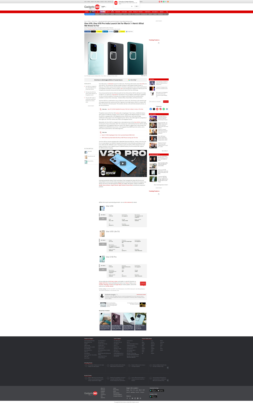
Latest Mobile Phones (102, 356)
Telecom (102, 14)
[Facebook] (151, 109)
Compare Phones (101, 357)
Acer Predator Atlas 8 (131, 350)
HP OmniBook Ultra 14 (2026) (104, 350)
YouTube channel (109, 286)
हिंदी (95, 1)
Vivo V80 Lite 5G (117, 340)
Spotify (100, 185)
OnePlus (152, 348)
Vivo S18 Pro (137, 122)
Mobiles (97, 14)
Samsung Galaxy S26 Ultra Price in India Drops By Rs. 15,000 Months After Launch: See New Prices (159, 379)
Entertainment (118, 14)
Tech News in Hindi (154, 154)
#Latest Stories (88, 375)
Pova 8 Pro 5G (116, 351)
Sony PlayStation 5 (102, 340)
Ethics (114, 391)
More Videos (164, 150)
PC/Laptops (137, 14)
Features (124, 12)
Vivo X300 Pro (87, 353)
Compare (147, 12)
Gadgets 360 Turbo (103, 283)
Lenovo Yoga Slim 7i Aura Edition (90, 355)
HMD (143, 345)
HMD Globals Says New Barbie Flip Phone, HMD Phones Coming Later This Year (120, 137)
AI (97, 12)
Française (142, 392)
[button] (145, 321)
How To (107, 14)
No (131, 6)
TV (132, 14)
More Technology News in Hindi (160, 184)
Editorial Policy (116, 393)
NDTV (85, 1)
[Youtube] (157, 109)
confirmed (110, 84)
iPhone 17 (100, 351)
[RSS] (168, 1)
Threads (111, 284)
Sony (161, 345)
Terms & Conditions (117, 394)
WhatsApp (106, 284)
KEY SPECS (103, 214)
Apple (143, 342)
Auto (108, 12)
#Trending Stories (88, 362)
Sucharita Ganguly (91, 29)
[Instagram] (160, 109)
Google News (118, 284)
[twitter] (117, 294)
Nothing (152, 345)
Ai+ (142, 340)
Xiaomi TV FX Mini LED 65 (132, 347)
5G (165, 14)
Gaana (104, 185)
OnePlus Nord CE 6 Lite (102, 343)
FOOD (105, 1)
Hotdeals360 (144, 14)
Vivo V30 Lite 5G (113, 232)
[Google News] (167, 109)
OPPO (152, 350)
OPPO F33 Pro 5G (101, 347)
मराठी (143, 390)
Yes (136, 6)
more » (110, 298)
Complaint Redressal (117, 396)
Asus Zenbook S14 (88, 350)
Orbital (119, 183)
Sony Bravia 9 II (130, 348)
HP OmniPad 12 (101, 342)
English (127, 390)
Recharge (155, 12)
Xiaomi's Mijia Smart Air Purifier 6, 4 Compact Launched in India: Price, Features (138, 379)
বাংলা (134, 390)
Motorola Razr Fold (88, 342)
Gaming (112, 14)
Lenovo (152, 342)
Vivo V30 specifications (140, 289)
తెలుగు (140, 390)
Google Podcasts (114, 185)
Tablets (150, 14)
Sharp (161, 343)
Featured (152, 79)
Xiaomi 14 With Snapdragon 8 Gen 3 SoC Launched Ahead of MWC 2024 (118, 135)
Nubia (152, 347)
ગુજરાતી (128, 392)
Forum (127, 283)
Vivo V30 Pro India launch (130, 289)
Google (143, 343)
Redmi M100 (116, 347)
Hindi (131, 390)
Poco (152, 351)
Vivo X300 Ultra (87, 348)
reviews (116, 281)
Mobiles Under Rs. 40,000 (89, 347)
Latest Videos (153, 114)
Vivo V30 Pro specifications (104, 290)
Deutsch (137, 392)
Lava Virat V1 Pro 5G (118, 342)
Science (155, 14)
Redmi (161, 340)
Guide (130, 12)
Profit (92, 1)
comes (117, 113)
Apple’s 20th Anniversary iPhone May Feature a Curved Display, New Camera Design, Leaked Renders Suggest (95, 379)
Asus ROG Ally (129, 351)
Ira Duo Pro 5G (130, 340)
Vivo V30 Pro (113, 289)
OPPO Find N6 (87, 345)
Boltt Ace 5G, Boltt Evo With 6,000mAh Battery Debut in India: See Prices (117, 366)
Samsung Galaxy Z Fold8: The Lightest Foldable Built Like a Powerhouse (162, 83)
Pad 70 (128, 342)
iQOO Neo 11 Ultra (117, 348)
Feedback (103, 391)
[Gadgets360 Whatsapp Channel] (164, 109)
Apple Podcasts (122, 185)
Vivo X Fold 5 (86, 358)
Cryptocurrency (101, 348)
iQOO (143, 351)
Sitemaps (103, 389)
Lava (152, 340)
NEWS (103, 218)
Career (114, 388)
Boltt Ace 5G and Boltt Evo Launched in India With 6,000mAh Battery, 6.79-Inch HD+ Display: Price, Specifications (117, 379)
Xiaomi (161, 350)
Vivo (118, 290)
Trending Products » (154, 40)
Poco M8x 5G (116, 343)
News (112, 12)
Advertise (103, 397)
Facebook (101, 284)
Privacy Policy (116, 389)
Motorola (153, 343)
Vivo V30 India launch (120, 289)
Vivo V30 (142, 84)
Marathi (140, 1)
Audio (129, 14)
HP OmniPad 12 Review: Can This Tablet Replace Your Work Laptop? (96, 366)
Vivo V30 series (113, 290)
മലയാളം (133, 392)
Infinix (143, 350)
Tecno (161, 348)
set (121, 88)
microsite (114, 94)
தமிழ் (137, 390)
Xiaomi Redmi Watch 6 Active (132, 343)
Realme (152, 353)
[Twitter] (154, 109)
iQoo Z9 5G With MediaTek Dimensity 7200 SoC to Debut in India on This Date (125, 109)
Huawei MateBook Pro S (118, 353)
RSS (102, 396)
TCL (161, 347)
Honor (143, 347)
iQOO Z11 (116, 345)
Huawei (143, 348)
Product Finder (137, 12)
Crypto (125, 14)
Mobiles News (95, 21)
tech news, (111, 281)
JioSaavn (108, 185)
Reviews (117, 12)
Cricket (102, 1)
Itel (142, 353)
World (88, 1)
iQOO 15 (86, 351)
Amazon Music (129, 185)
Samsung (162, 342)
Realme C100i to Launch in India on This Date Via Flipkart (138, 366)
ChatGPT (86, 343)
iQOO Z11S (116, 350)
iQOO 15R (86, 356)
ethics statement (128, 202)
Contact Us (103, 394)
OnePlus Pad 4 (101, 345)
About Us (103, 388)
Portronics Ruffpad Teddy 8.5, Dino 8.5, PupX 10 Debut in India (159, 366)
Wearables (160, 14)
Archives (102, 393)
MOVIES (98, 1)
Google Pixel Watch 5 (131, 345)
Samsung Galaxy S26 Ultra (89, 340)
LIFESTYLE (109, 1)
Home (86, 12)
